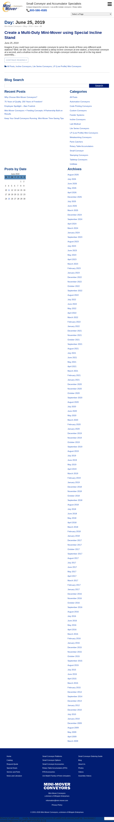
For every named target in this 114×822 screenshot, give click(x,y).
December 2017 (75, 540)
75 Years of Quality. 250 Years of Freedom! (23, 101)
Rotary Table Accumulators (81, 146)
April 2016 (72, 629)
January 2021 (74, 380)
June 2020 (72, 411)
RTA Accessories (48, 772)
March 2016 (73, 634)
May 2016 (72, 625)
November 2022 (75, 282)
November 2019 (75, 438)
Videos (81, 772)
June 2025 (72, 206)
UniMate (73, 164)
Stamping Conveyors (79, 155)
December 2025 (75, 197)
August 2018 (73, 505)
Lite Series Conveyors (42, 66)
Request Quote (12, 764)
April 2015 (72, 678)
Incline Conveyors (23, 66)
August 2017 (73, 558)
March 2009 (73, 741)
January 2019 (74, 482)
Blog (80, 760)
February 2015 (74, 687)
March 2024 (73, 228)
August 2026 (73, 175)
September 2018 (75, 500)
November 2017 (75, 545)
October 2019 (74, 442)
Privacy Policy (57, 805)
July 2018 (72, 509)
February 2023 (74, 268)
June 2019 (72, 460)
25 (9, 199)
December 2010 (75, 710)
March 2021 (73, 371)
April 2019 (72, 469)
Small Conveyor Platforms (52, 756)
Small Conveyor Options (51, 760)
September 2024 (75, 219)
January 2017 (74, 589)
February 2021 (74, 375)
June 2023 (72, 250)
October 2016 (74, 603)
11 (9, 190)
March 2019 (73, 473)
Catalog (10, 760)
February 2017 (74, 585)
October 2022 (74, 286)
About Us (81, 764)
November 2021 (75, 335)
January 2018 (74, 536)
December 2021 (75, 331)
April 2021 (72, 366)
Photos (81, 768)
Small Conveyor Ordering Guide (90, 756)
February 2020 (74, 424)
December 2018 (75, 487)
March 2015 (73, 683)
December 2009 (75, 723)
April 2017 (72, 576)
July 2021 (72, 353)
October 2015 (74, 656)
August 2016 (73, 612)
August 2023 (73, 241)
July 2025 (72, 201)
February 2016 (74, 638)
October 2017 (74, 549)
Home (9, 756)
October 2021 (74, 340)
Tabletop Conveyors (78, 159)
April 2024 (72, 224)
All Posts (11, 66)
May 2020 (72, 415)
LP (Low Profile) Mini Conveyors (67, 66)
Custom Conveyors (78, 110)
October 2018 (74, 496)
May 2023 (72, 255)
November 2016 (75, 598)
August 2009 (73, 728)
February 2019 (74, 478)
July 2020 (72, 406)
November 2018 (75, 491)
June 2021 (72, 357)
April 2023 (72, 259)
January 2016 (74, 643)
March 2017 (73, 580)
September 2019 (75, 447)
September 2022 (75, 290)
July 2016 (72, 616)
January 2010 (74, 719)
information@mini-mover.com (57, 801)
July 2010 (72, 714)
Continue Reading (16, 60)
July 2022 (72, 299)
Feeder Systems (77, 115)
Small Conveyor (77, 151)
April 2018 (72, 522)
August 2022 (73, 295)
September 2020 (75, 398)
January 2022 (74, 326)
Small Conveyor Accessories (53, 764)
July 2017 (72, 563)
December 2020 (75, 384)
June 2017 (72, 567)
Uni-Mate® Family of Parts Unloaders (56, 776)
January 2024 (74, 232)
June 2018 (72, 513)
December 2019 (75, 433)
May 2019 (72, 464)
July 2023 (72, 246)
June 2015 (72, 674)
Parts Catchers (76, 142)
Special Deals (12, 768)
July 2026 (72, 179)
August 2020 (73, 402)
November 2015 (75, 652)
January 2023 (74, 273)
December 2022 (75, 277)
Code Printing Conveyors (81, 106)
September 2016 (75, 607)
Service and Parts (13, 772)
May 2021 (72, 362)
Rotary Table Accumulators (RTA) (54, 768)
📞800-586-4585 (36, 10)
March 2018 (73, 527)
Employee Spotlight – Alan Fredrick (19, 106)
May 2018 (72, 518)
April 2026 (72, 192)
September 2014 (75, 696)
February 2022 (74, 322)
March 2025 (73, 210)
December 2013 (75, 701)
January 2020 (74, 429)
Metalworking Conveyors (80, 137)
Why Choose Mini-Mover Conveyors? (20, 97)
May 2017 (72, 571)
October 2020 (74, 393)
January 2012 (74, 705)
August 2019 (73, 451)
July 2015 (72, 670)
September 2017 (75, 554)
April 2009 (72, 736)
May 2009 (72, 732)
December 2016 (75, 594)
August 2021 (73, 348)
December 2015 (75, 647)
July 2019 (72, 455)
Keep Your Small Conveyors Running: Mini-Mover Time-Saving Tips (34, 118)
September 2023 (75, 237)
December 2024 (75, 215)
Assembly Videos (84, 776)
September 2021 (75, 344)
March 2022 (73, 317)
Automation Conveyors (80, 101)
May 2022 (72, 308)
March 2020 (73, 420)
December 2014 (75, 692)
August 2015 (73, 665)
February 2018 (74, 531)
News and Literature (14, 776)
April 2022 (72, 313)
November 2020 (75, 389)
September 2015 (75, 661)
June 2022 (72, 304)
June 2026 (72, 183)
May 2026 (72, 188)
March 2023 (73, 264)
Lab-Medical (75, 124)
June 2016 (72, 620)
